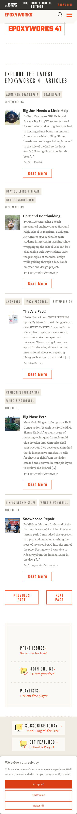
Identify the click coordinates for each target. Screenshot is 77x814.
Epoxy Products (36, 301)
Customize (38, 795)
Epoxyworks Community (43, 272)
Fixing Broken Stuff (20, 502)
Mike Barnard (36, 363)
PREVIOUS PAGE (21, 597)
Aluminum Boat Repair (22, 94)
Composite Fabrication (23, 392)
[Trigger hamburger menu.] (69, 15)
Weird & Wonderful (20, 400)
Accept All (38, 784)
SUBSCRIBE (65, 4)
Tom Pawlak (35, 162)
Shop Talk (13, 301)
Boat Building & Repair (23, 191)
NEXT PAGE (59, 597)
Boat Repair (52, 94)
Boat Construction (20, 199)
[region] (38, 785)
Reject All (38, 805)
